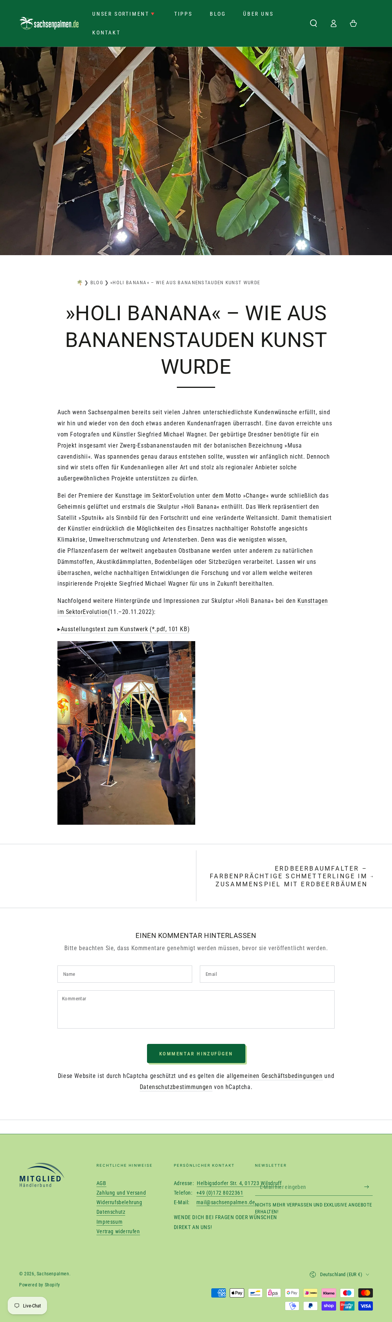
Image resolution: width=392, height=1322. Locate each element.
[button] (313, 23)
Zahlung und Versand (121, 1147)
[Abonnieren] (368, 1141)
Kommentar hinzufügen (196, 1008)
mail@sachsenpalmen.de (225, 1156)
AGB (101, 1137)
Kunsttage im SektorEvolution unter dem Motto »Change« (192, 495)
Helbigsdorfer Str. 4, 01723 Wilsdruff (239, 1137)
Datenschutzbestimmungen (176, 1041)
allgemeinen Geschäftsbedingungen (275, 1030)
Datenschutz (111, 1166)
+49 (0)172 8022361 (219, 1147)
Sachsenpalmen (53, 1228)
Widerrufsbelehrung (119, 1156)
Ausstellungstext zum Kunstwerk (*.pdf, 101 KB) (125, 629)
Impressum (109, 1176)
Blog (96, 282)
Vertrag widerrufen (118, 1185)
